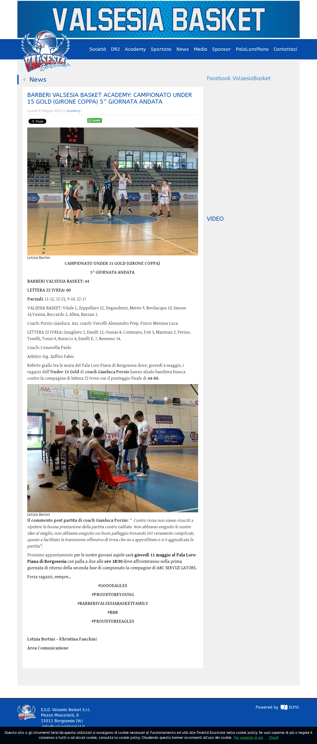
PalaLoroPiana (252, 49)
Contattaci (285, 49)
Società (97, 49)
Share (96, 120)
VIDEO (215, 218)
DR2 (115, 49)
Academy (135, 49)
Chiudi (273, 738)
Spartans (161, 49)
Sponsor (221, 49)
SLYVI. (294, 707)
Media (200, 49)
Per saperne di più (248, 738)
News (182, 49)
